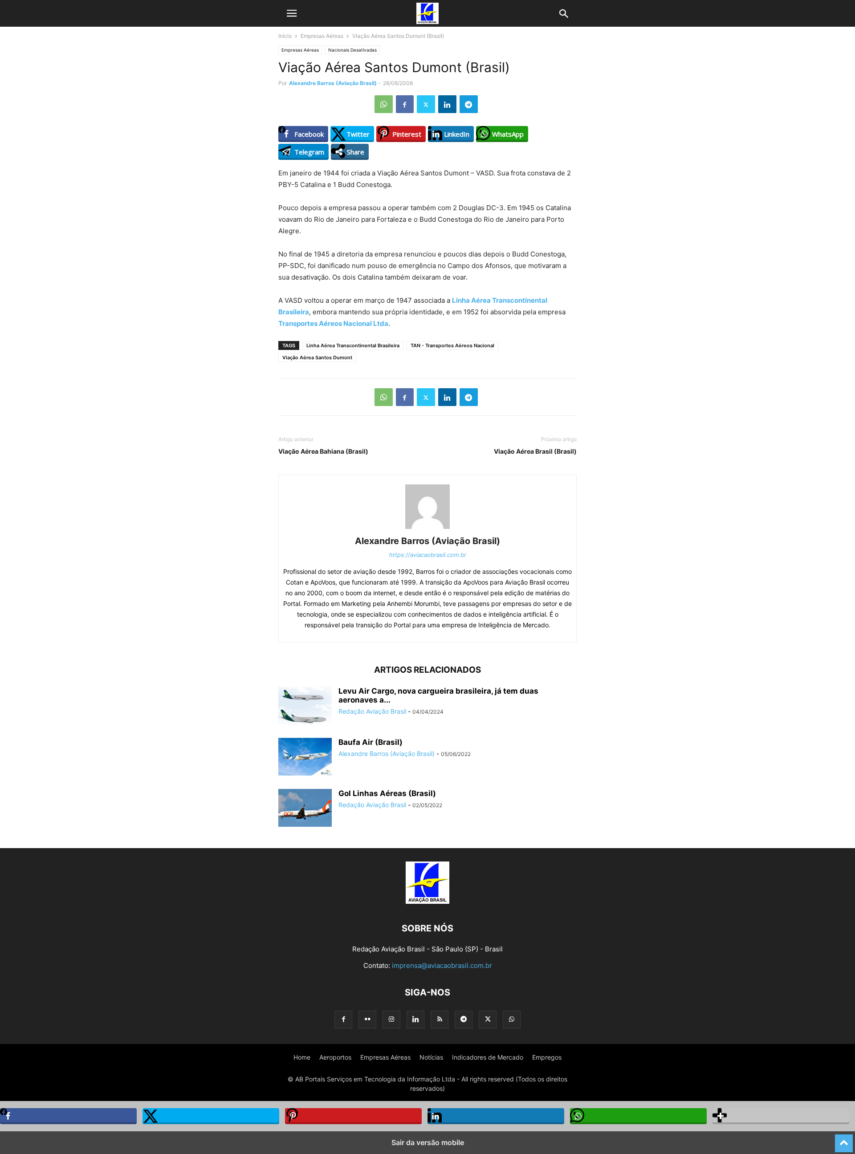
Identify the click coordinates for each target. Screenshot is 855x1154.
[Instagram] (391, 1019)
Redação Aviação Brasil (372, 711)
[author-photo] (427, 528)
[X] (426, 104)
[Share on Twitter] (210, 1116)
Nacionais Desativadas (352, 50)
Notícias (431, 1057)
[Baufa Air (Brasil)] (305, 758)
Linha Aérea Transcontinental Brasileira (352, 345)
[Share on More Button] (780, 1116)
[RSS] (439, 1019)
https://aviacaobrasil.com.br (427, 554)
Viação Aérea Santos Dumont (317, 357)
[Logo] (427, 901)
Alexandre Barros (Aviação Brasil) (333, 83)
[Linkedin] (447, 104)
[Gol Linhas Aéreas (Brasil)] (305, 809)
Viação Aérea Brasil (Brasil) (535, 451)
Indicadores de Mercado (487, 1057)
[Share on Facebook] (68, 1116)
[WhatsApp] (384, 104)
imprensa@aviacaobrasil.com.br (442, 965)
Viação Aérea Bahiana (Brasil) (323, 451)
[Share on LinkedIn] (496, 1116)
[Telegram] (469, 104)
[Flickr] (367, 1019)
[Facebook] (405, 104)
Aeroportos (335, 1057)
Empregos (547, 1057)
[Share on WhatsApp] (638, 1116)
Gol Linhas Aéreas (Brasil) (387, 793)
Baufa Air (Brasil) (370, 742)
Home (301, 1057)
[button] (291, 13)
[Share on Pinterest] (353, 1116)
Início (285, 36)
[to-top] (844, 1139)
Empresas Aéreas (322, 36)
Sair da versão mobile (427, 1142)
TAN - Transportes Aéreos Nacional (452, 345)
